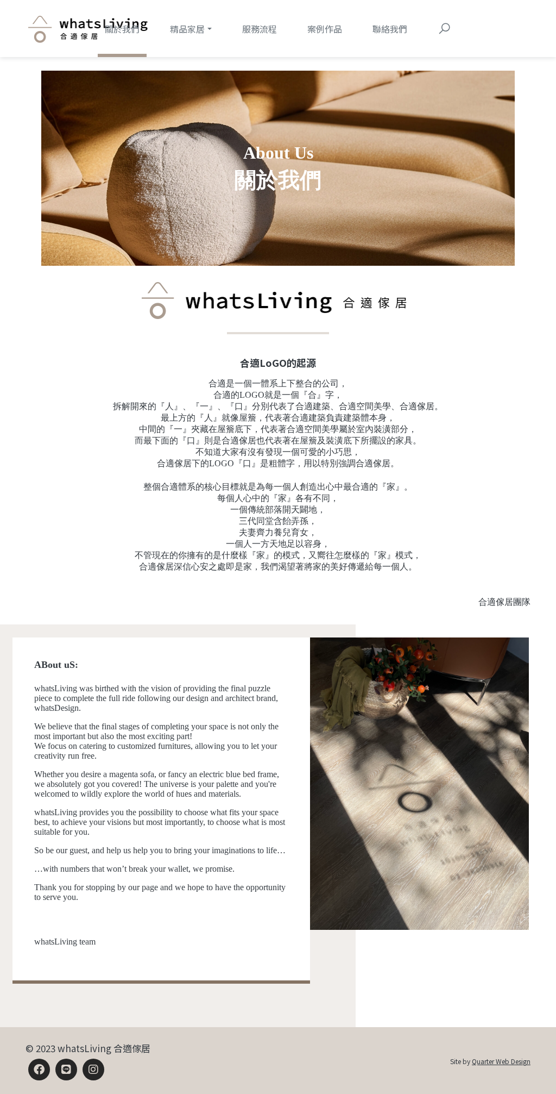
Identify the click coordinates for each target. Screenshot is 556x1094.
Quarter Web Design (501, 1061)
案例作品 (324, 28)
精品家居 (187, 28)
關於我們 (122, 28)
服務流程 (259, 28)
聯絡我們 (389, 28)
